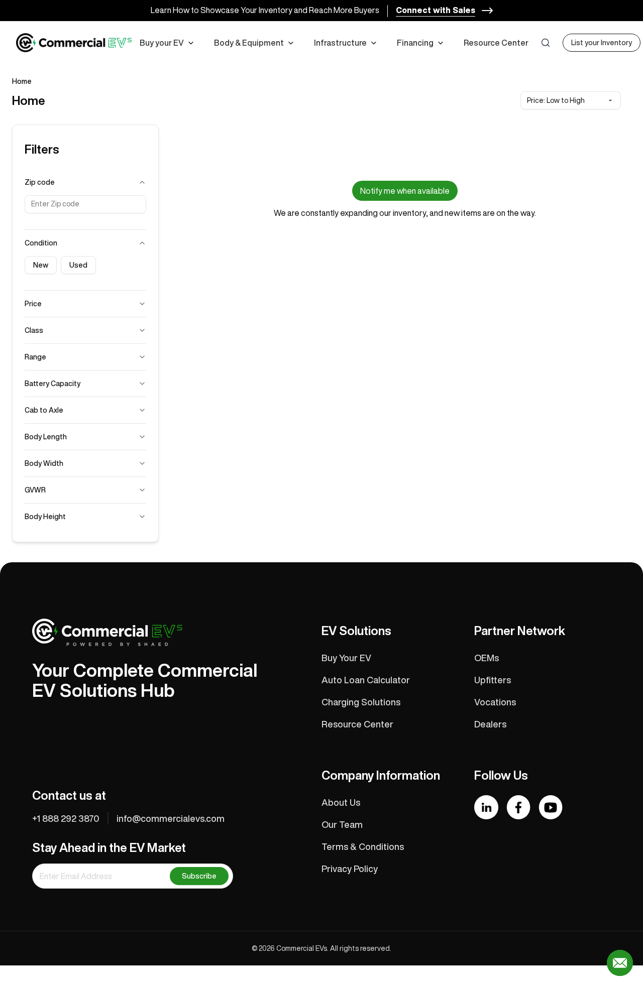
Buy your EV (162, 43)
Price (33, 303)
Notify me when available (405, 191)
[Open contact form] (620, 963)
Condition (41, 243)
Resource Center (496, 43)
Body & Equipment (249, 43)
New (40, 265)
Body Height (45, 516)
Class (34, 330)
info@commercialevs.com (171, 818)
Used (78, 265)
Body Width (44, 463)
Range (35, 356)
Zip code (40, 182)
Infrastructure (340, 43)
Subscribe (199, 876)
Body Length (46, 436)
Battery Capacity (52, 383)
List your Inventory (601, 42)
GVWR (35, 490)
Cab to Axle (44, 410)
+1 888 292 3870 (65, 818)
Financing (415, 43)
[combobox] (570, 100)
